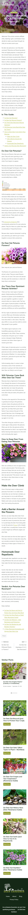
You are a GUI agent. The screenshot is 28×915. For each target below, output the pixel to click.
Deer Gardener (10, 25)
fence (15, 525)
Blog (20, 896)
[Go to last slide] (4, 677)
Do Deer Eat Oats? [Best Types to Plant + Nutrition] (13, 749)
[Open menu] (24, 2)
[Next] (24, 677)
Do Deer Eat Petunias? (10, 118)
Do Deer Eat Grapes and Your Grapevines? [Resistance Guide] (12, 779)
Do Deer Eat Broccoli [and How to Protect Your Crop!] (13, 720)
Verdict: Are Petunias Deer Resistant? (15, 146)
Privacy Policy (14, 899)
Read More (7, 724)
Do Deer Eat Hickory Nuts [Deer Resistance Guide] (13, 809)
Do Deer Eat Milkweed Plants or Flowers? (6, 645)
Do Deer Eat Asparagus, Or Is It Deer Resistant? (21, 645)
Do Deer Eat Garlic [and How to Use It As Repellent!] (12, 839)
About (14, 896)
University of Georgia (10, 222)
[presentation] (14, 671)
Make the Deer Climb (13, 136)
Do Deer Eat (14, 12)
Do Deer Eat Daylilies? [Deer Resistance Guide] (12, 869)
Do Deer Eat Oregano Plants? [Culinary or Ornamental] (12, 682)
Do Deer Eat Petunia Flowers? (13, 120)
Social (4, 635)
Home (8, 896)
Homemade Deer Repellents (15, 143)
